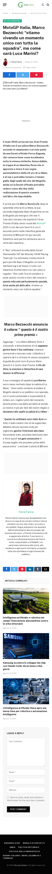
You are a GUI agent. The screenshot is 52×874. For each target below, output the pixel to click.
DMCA (12, 847)
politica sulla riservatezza (24, 851)
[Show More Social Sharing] (46, 75)
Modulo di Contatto (34, 843)
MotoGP (41, 223)
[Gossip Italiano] (26, 4)
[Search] (47, 4)
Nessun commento (13, 68)
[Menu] (5, 4)
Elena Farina (17, 62)
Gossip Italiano (20, 865)
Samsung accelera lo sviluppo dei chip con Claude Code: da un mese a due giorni (24, 666)
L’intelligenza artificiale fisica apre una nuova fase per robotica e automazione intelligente (25, 711)
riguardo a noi (12, 843)
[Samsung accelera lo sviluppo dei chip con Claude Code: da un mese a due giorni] (26, 646)
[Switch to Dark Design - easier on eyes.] (43, 4)
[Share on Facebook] (9, 75)
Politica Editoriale (28, 847)
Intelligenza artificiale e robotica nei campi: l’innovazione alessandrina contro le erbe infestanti (25, 620)
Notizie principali (12, 21)
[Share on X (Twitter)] (22, 75)
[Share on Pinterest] (36, 75)
